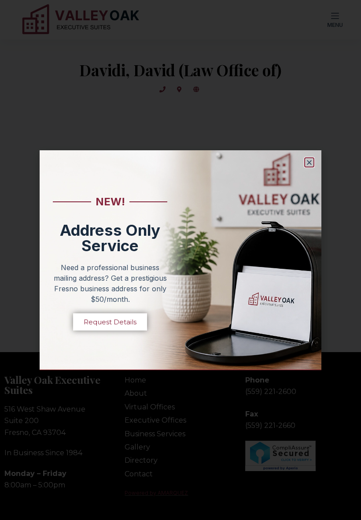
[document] (180, 260)
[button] (309, 162)
